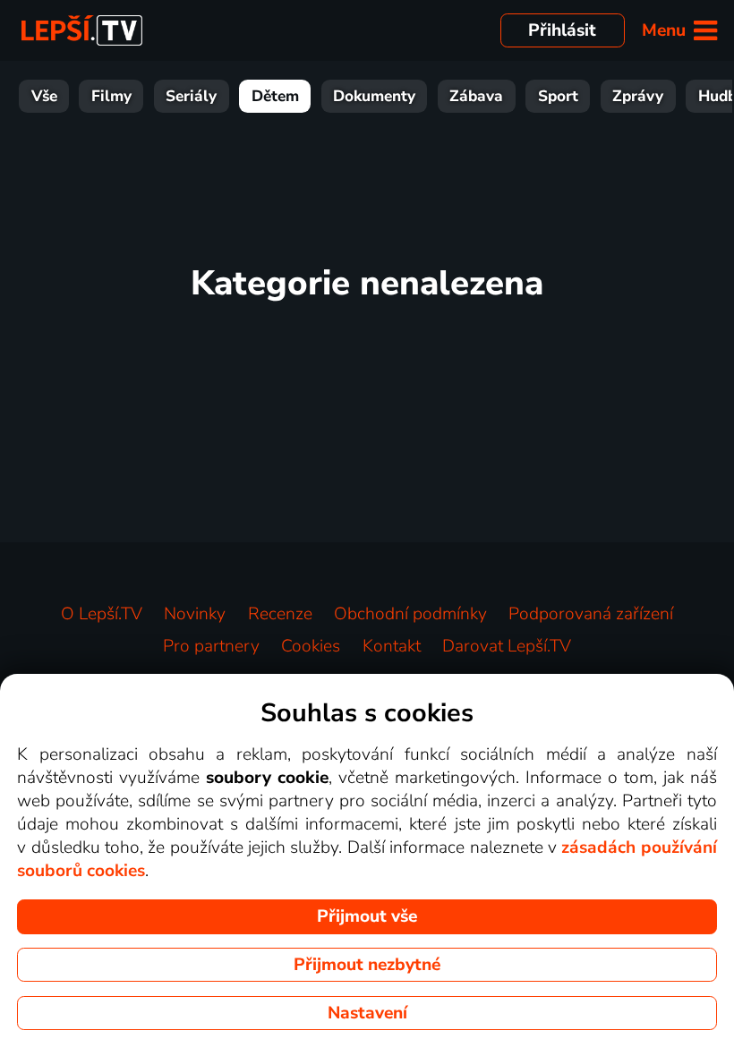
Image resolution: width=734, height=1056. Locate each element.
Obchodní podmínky (410, 614)
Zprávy (637, 96)
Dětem (275, 96)
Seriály (191, 96)
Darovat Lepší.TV (506, 646)
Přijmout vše (367, 916)
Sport (558, 96)
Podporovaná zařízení (590, 614)
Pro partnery (211, 646)
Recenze (280, 614)
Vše (44, 96)
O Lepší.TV (101, 614)
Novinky (195, 614)
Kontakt (392, 646)
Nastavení (367, 1013)
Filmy (111, 96)
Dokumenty (374, 96)
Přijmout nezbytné (367, 964)
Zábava (476, 96)
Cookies (310, 646)
